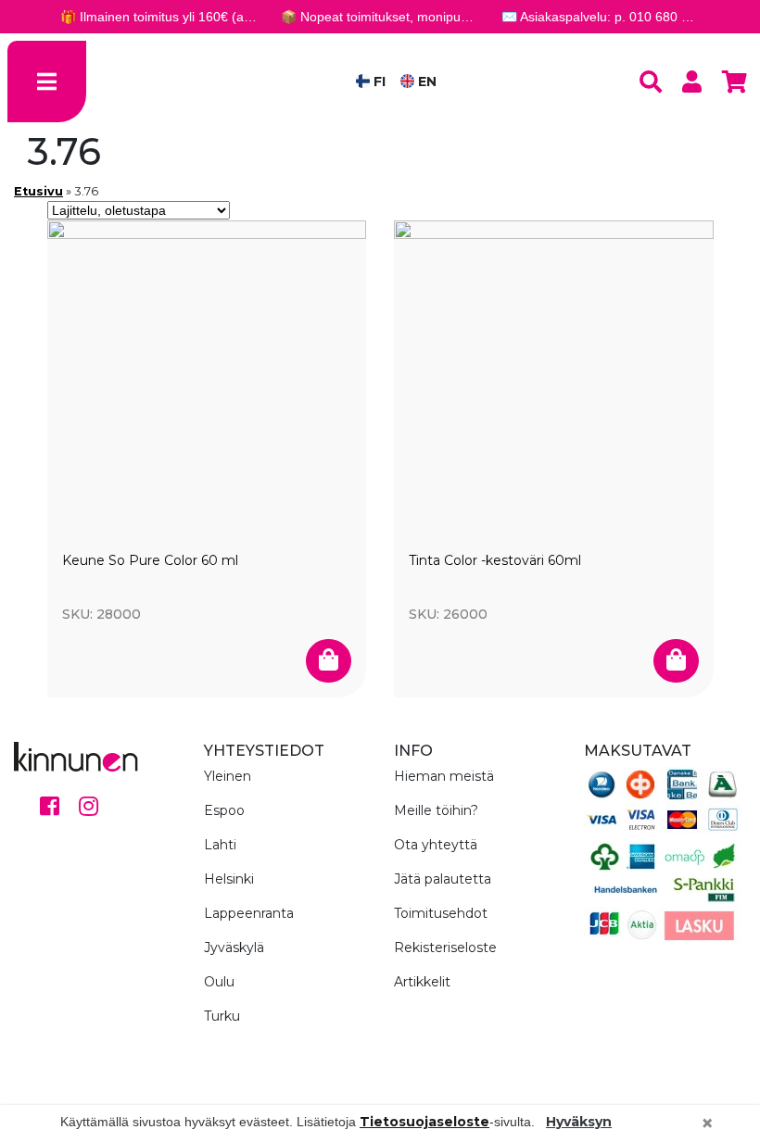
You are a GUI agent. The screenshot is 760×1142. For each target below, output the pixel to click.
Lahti (220, 844)
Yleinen (227, 776)
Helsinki (229, 879)
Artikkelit (422, 981)
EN (425, 81)
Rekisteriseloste (445, 947)
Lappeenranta (249, 913)
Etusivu (38, 191)
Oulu (219, 981)
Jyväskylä (234, 947)
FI (378, 81)
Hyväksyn (579, 1121)
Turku (222, 1016)
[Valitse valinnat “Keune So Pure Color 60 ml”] (328, 661)
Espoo (224, 810)
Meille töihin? (436, 810)
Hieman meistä (444, 776)
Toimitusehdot (441, 913)
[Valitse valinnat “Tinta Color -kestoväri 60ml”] (676, 661)
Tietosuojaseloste (424, 1121)
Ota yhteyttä (435, 844)
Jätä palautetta (442, 879)
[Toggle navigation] (46, 81)
